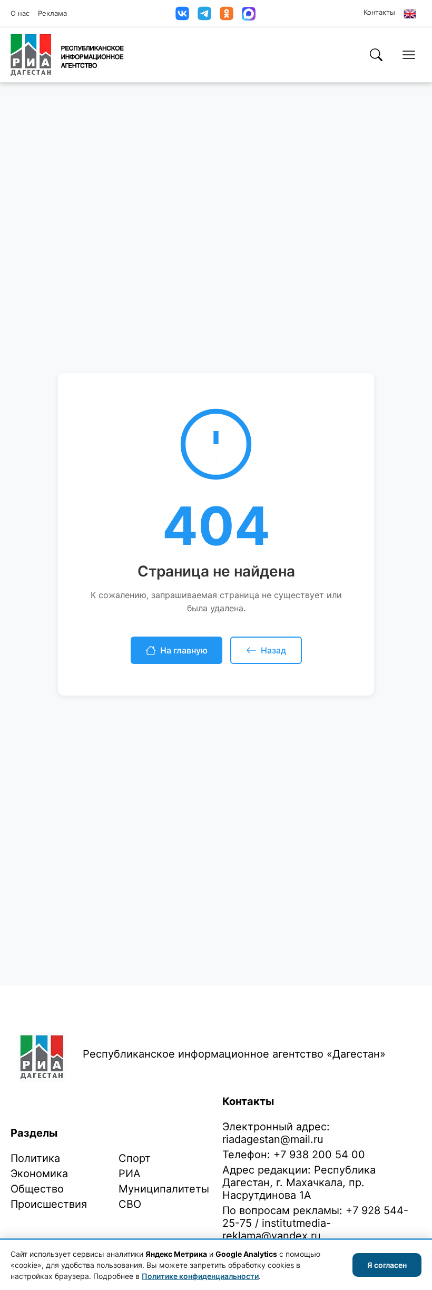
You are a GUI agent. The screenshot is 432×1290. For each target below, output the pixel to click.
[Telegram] (204, 13)
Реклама (52, 13)
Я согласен (387, 1264)
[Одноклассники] (226, 13)
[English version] (410, 13)
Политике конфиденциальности (200, 1276)
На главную (184, 650)
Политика (35, 1158)
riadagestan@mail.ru (272, 1139)
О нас (20, 13)
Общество (37, 1188)
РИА (130, 1173)
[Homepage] (67, 55)
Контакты (379, 12)
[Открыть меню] (408, 54)
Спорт (135, 1158)
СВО (130, 1204)
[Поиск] (376, 55)
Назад (273, 650)
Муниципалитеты (164, 1188)
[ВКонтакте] (182, 13)
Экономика (39, 1173)
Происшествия (49, 1204)
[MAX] (249, 14)
